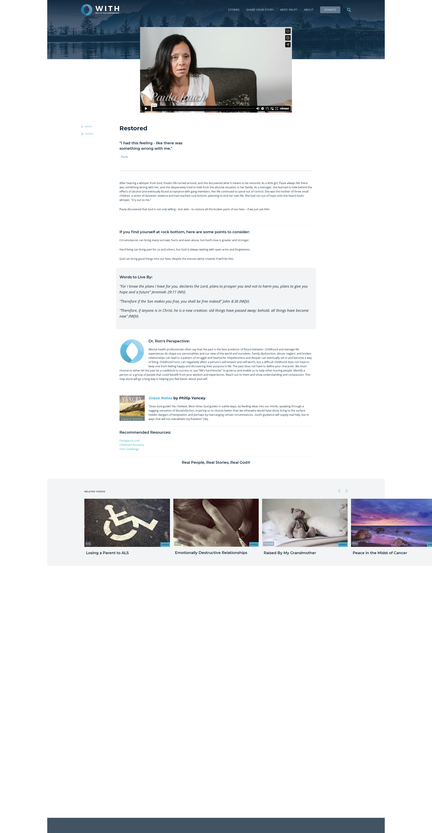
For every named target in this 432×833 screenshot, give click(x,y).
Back (88, 126)
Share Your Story (260, 9)
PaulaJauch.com (129, 440)
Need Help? (288, 9)
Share (88, 133)
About (309, 9)
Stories (234, 9)
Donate (330, 9)
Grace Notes (160, 398)
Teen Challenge (129, 449)
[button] (339, 491)
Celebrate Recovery (131, 445)
